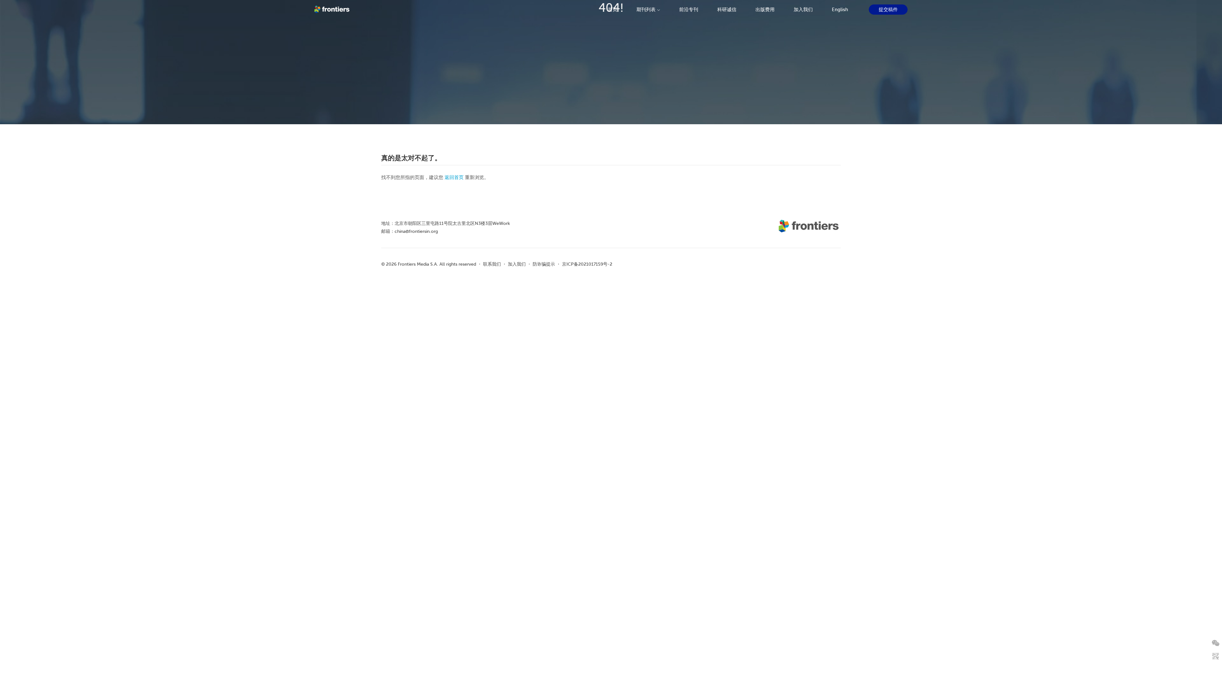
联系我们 (492, 264)
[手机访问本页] (1215, 656)
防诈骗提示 (544, 264)
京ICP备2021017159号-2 (587, 264)
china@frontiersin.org (416, 231)
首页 (612, 9)
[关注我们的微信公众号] (1215, 643)
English (840, 9)
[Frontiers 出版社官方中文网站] (332, 9)
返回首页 (454, 177)
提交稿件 (888, 9)
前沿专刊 (688, 9)
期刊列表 (646, 9)
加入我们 (803, 9)
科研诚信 (726, 9)
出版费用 (765, 9)
